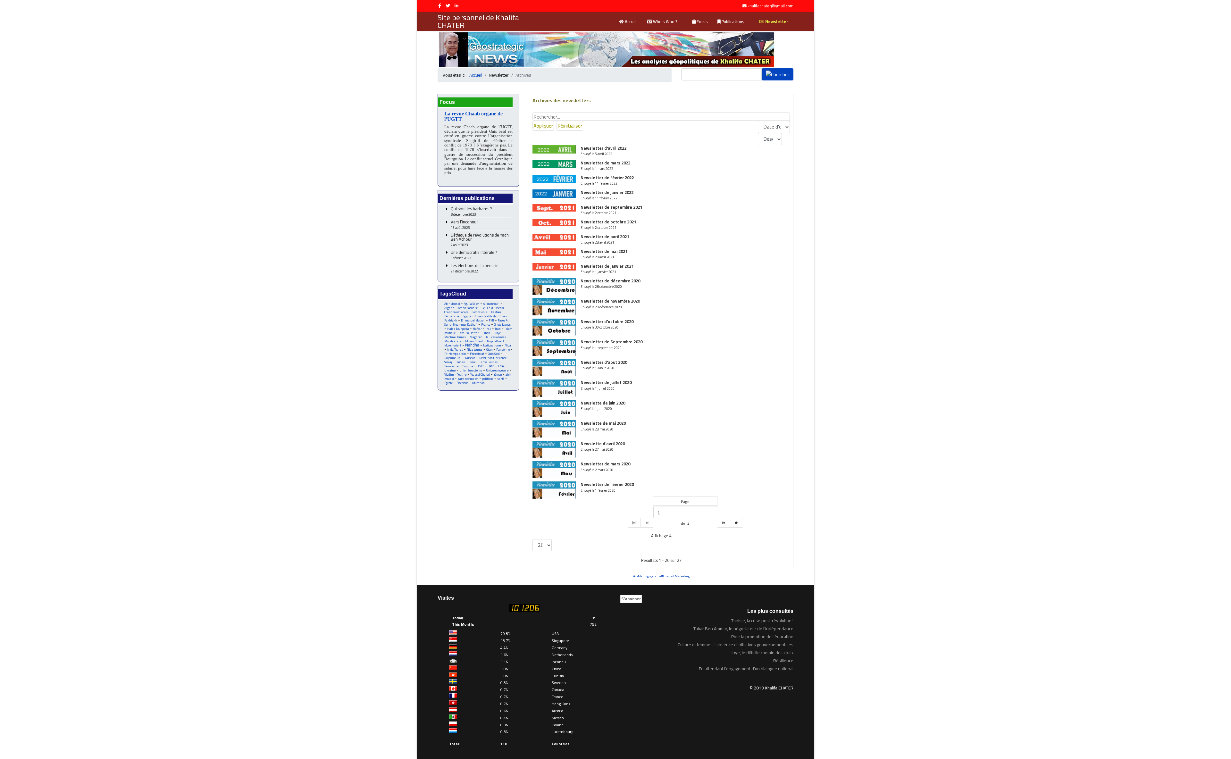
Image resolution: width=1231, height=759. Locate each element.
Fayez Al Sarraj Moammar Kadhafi (476, 322)
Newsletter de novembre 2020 (610, 301)
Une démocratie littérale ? (474, 255)
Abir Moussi (452, 303)
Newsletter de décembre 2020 (610, 281)
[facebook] (439, 6)
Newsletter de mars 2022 (605, 163)
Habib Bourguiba (458, 328)
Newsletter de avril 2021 (605, 236)
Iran (498, 328)
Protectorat (477, 353)
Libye (497, 333)
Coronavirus (479, 312)
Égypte (448, 383)
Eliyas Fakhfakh (485, 316)
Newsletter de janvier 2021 (607, 266)
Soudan (460, 362)
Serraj (448, 362)
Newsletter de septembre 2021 (611, 207)
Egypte (467, 316)
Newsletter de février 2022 (607, 177)
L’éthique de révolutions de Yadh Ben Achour (480, 240)
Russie (470, 358)
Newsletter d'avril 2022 (603, 148)
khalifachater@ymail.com (770, 6)
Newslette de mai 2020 (603, 423)
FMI (491, 320)
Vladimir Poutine (455, 374)
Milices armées (496, 337)
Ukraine (450, 370)
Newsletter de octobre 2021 (608, 222)
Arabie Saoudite (468, 308)
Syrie (472, 362)
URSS (491, 366)
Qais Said (494, 353)
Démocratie (451, 316)
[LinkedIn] (456, 6)
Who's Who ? (664, 21)
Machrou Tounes (455, 337)
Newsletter (776, 21)
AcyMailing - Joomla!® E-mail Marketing (661, 576)
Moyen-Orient (495, 341)
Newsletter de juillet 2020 (606, 382)
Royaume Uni (452, 358)
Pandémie (503, 349)
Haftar (477, 328)
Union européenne (497, 370)
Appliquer (543, 125)
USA (501, 366)
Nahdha (472, 345)
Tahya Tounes (488, 362)
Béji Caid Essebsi (493, 308)
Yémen (498, 374)
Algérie (449, 307)
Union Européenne (470, 370)
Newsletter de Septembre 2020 (611, 342)
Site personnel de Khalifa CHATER (478, 21)
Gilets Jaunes (502, 324)
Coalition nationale (456, 312)
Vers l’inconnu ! (464, 224)
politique (487, 378)
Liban (486, 333)
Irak (488, 328)
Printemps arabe (455, 353)
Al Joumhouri (491, 303)
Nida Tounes (455, 349)
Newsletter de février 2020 (607, 484)
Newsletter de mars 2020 (605, 464)
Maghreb (476, 337)
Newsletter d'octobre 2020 (607, 321)
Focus (702, 21)
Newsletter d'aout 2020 (604, 362)
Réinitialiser (569, 125)
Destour (496, 312)
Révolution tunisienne (493, 358)
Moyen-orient (452, 345)
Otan (489, 349)
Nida (508, 345)
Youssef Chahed (480, 374)
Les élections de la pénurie (474, 268)
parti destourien (468, 378)
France (485, 324)
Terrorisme (451, 366)
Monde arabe (452, 341)
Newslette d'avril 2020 (603, 443)
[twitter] (448, 6)
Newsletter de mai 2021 (604, 251)
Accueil (631, 21)
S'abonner (631, 599)
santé (500, 378)
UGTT (480, 366)
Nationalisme (492, 345)
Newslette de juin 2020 (603, 403)
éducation (478, 383)
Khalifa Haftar (469, 333)
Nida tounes (474, 349)
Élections (462, 383)
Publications (732, 21)
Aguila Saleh (471, 303)
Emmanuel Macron (473, 320)
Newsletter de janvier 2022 (607, 192)
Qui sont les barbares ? (471, 211)
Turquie (467, 366)
